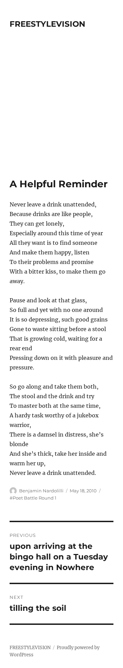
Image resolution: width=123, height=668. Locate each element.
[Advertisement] (61, 113)
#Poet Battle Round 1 (33, 498)
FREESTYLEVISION (47, 24)
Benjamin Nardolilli (41, 490)
